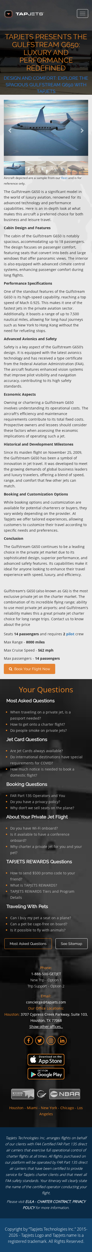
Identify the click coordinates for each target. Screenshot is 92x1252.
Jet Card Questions (26, 739)
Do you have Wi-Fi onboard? (34, 828)
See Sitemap (71, 944)
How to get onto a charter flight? (37, 724)
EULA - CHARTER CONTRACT (48, 1201)
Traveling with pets (27, 906)
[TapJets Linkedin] (62, 1040)
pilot (70, 633)
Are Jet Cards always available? (36, 750)
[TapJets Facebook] (28, 1040)
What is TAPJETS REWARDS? (33, 885)
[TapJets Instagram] (51, 1040)
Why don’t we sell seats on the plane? (42, 807)
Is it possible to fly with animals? (37, 930)
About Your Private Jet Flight (37, 816)
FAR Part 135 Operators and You (37, 795)
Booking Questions (26, 784)
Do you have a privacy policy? (35, 801)
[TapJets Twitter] (39, 1040)
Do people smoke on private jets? (38, 730)
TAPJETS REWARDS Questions (39, 861)
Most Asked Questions (30, 700)
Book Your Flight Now (31, 669)
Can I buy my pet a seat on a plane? (40, 917)
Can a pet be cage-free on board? (38, 923)
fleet (64, 178)
